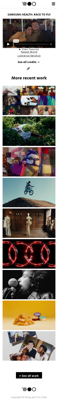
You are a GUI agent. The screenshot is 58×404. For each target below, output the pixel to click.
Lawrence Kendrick (29, 56)
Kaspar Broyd (29, 52)
